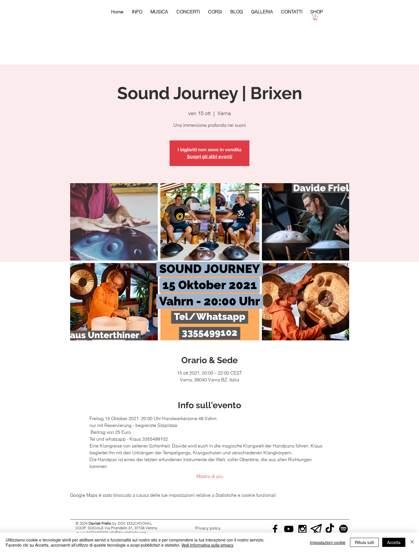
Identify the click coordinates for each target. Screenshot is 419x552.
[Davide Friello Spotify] (343, 529)
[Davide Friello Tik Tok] (329, 529)
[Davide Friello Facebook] (275, 529)
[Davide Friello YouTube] (288, 529)
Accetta (393, 542)
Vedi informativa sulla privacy (207, 545)
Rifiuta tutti (364, 542)
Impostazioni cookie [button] (327, 542)
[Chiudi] (412, 542)
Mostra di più (209, 476)
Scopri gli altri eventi (209, 156)
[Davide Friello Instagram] (302, 529)
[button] (315, 17)
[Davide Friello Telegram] (316, 529)
